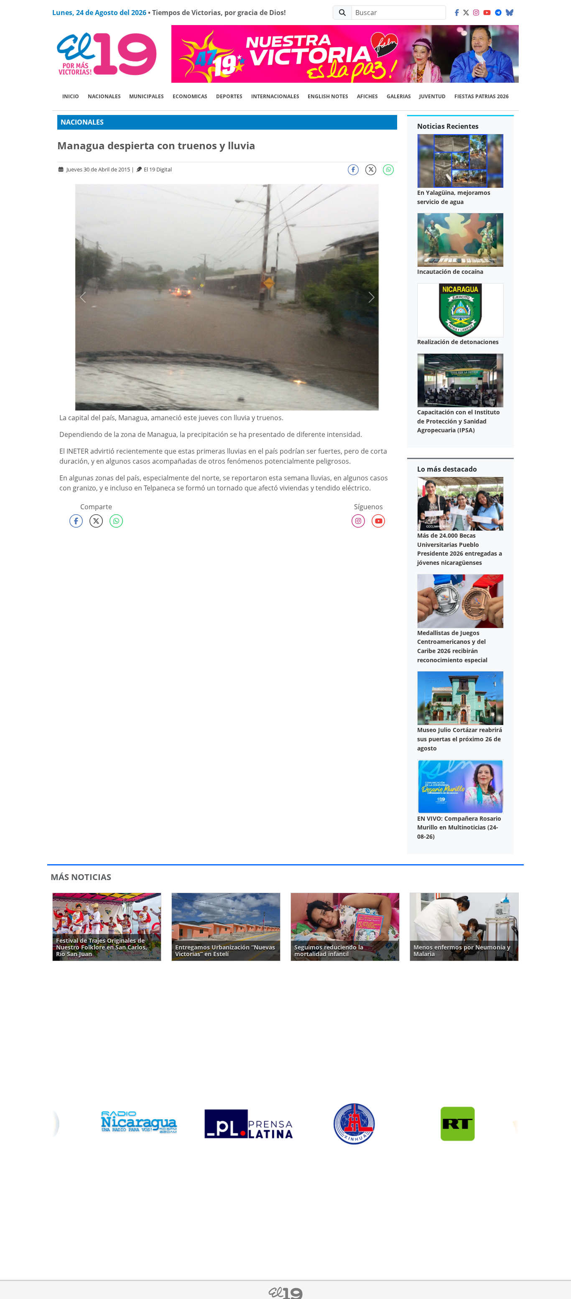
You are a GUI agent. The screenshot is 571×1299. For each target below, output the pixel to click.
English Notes (328, 96)
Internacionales (275, 96)
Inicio (70, 96)
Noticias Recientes (448, 126)
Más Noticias (81, 877)
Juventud (432, 96)
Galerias (399, 96)
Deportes (229, 96)
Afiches (367, 96)
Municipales (146, 96)
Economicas (190, 96)
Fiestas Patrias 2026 (481, 96)
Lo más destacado (447, 469)
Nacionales (104, 96)
